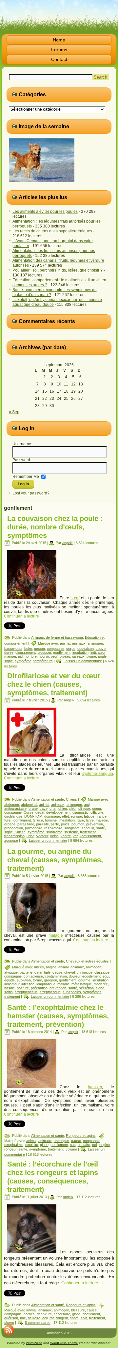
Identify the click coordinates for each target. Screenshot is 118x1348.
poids (65, 824)
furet (7, 820)
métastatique (81, 984)
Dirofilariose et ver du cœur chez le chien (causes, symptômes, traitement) (53, 684)
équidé (9, 980)
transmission (14, 836)
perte (55, 824)
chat (52, 808)
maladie (102, 820)
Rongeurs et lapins (81, 1135)
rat (51, 1318)
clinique (84, 808)
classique (101, 972)
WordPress (34, 1343)
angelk (67, 543)
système (71, 832)
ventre (66, 836)
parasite (42, 824)
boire (28, 648)
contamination (56, 976)
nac (73, 1145)
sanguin (88, 828)
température (43, 661)
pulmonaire (33, 828)
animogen (95, 643)
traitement (88, 832)
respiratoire (53, 828)
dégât (39, 812)
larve (90, 820)
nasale (9, 988)
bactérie (26, 972)
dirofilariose (13, 816)
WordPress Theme (64, 1343)
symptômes (92, 992)
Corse (28, 812)
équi (106, 976)
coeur (96, 808)
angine (51, 967)
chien (62, 808)
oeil (94, 1145)
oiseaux (78, 656)
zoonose (11, 840)
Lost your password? (30, 493)
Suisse (20, 832)
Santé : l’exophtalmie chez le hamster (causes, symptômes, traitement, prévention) (58, 1015)
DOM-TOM (33, 816)
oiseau (65, 656)
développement (58, 812)
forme (37, 980)
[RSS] (9, 1329)
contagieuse (33, 976)
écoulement (91, 976)
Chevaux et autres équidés (87, 961)
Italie (80, 820)
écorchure (62, 1314)
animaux (79, 643)
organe (9, 824)
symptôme (23, 661)
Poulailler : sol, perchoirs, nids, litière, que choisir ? (57, 270)
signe (8, 661)
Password (21, 460)
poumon (77, 824)
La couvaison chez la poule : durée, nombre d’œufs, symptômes (55, 527)
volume (71, 1149)
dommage (52, 816)
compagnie (55, 648)
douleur (74, 976)
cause (57, 972)
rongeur (10, 1149)
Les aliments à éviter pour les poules (45, 211)
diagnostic (80, 812)
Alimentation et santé (47, 799)
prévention (94, 824)
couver (101, 648)
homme (51, 820)
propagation (13, 828)
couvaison (85, 648)
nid (20, 656)
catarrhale (42, 972)
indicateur (98, 652)
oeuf (54, 656)
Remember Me (25, 476)
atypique (11, 972)
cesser (39, 648)
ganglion (50, 980)
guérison (11, 1318)
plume (91, 656)
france (101, 816)
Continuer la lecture (24, 616)
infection (27, 984)
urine (30, 836)
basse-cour (13, 648)
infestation (67, 820)
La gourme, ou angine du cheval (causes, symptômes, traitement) (55, 859)
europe (76, 816)
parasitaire (25, 824)
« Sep (14, 412)
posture (23, 988)
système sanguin (97, 773)
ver (75, 836)
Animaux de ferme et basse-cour (57, 637)
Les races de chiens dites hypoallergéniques (52, 231)
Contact (59, 59)
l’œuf (74, 598)
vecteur (42, 836)
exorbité (31, 1145)
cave (44, 808)
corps (70, 648)
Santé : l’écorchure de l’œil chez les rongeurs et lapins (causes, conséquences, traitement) (52, 1177)
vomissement (90, 836)
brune (33, 808)
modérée (101, 984)
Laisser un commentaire (83, 661)
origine (104, 1145)
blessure (78, 1310)
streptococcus (26, 992)
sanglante (72, 828)
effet (65, 816)
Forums (59, 49)
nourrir (44, 656)
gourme (84, 980)
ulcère (9, 1322)
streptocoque (50, 992)
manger (10, 656)
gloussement (25, 652)
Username (21, 444)
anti (86, 805)
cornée (29, 1314)
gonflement (61, 652)
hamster (95, 1087)
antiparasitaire (15, 808)
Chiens (71, 799)
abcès (39, 967)
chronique (84, 972)
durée (8, 652)
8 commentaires (37, 1322)
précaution (39, 988)
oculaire (84, 1145)
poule (102, 656)
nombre (31, 656)
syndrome (54, 832)
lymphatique (45, 984)
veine (54, 836)
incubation (80, 652)
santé (100, 828)
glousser (44, 652)
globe (44, 1145)
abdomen (11, 805)
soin (84, 1318)
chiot (72, 808)
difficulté (96, 812)
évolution (24, 980)
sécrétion (86, 988)
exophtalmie (13, 1145)
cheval (69, 972)
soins (8, 992)
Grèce (38, 820)
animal (65, 643)
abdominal (29, 805)
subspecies (72, 992)
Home (59, 39)
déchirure (44, 1314)
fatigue (89, 816)
